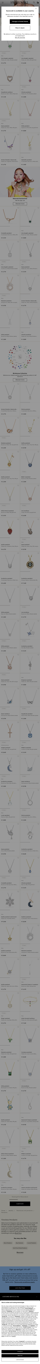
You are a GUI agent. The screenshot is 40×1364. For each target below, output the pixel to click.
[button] (36, 8)
